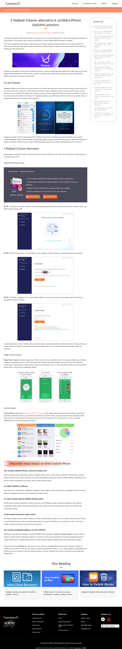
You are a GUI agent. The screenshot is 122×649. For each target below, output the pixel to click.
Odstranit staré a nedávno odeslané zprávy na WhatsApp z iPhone (103, 68)
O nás (60, 618)
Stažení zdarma (34, 196)
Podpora (115, 3)
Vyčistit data (19, 10)
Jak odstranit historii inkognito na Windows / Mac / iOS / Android (103, 45)
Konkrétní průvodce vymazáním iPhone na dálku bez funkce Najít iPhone (104, 56)
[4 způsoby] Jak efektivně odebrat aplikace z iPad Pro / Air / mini (103, 82)
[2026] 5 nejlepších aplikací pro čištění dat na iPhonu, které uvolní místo (104, 75)
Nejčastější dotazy (86, 625)
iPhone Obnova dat (38, 621)
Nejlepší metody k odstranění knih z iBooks (98, 592)
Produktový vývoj (89, 3)
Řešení (104, 3)
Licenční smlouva (63, 630)
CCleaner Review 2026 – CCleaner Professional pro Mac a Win (104, 96)
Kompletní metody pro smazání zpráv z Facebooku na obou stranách (104, 38)
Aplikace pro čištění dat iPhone (33, 413)
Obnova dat (35, 625)
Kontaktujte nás (85, 628)
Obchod (75, 3)
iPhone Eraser (36, 632)
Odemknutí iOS (37, 618)
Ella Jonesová (35, 33)
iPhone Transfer (36, 628)
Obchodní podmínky (64, 621)
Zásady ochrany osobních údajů (65, 626)
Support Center (85, 618)
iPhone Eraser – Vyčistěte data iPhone (21, 171)
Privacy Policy (77, 648)
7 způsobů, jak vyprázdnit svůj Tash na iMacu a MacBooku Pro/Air (103, 115)
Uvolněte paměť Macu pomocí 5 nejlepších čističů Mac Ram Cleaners (103, 89)
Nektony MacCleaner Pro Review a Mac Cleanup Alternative (102, 103)
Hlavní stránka (8, 10)
